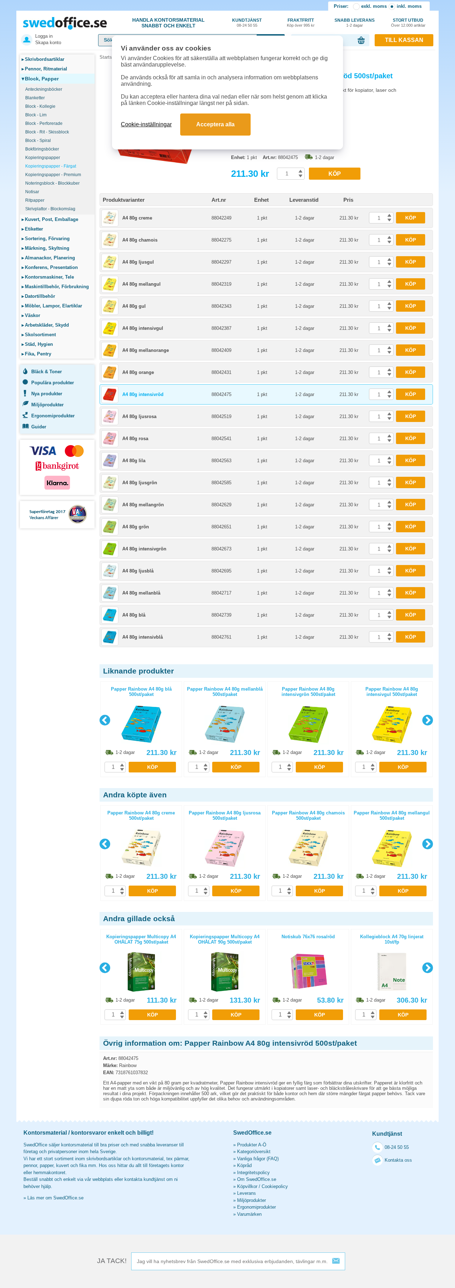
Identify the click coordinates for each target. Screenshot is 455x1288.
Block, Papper (40, 78)
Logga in (44, 36)
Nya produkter (46, 393)
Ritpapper (34, 200)
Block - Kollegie (40, 106)
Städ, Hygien (37, 344)
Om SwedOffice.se (256, 1179)
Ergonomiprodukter (53, 415)
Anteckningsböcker (43, 89)
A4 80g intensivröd (143, 394)
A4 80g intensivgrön (144, 548)
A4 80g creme (137, 218)
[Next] (427, 720)
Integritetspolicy (253, 1172)
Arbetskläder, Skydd (45, 325)
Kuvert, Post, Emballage (50, 219)
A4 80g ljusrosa (139, 416)
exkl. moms (374, 6)
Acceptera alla (215, 124)
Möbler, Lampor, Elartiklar (52, 305)
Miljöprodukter (47, 404)
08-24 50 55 (397, 1147)
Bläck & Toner (46, 371)
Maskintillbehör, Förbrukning (55, 286)
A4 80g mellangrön (143, 504)
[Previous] (105, 720)
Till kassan (404, 40)
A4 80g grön (135, 526)
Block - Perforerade (44, 123)
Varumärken (249, 1214)
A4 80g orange (138, 372)
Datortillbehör (38, 296)
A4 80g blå (133, 615)
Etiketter (32, 229)
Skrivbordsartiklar (43, 59)
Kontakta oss (398, 1160)
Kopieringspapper (42, 157)
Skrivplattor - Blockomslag (50, 208)
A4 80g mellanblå (141, 593)
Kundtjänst (247, 22)
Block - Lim (36, 114)
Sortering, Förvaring (46, 238)
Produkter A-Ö (251, 1144)
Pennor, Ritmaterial (44, 69)
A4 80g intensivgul (142, 328)
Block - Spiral (38, 140)
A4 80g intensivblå (142, 637)
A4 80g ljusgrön (139, 482)
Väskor (31, 315)
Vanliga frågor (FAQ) (258, 1158)
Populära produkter (52, 382)
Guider (38, 426)
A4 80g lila (133, 460)
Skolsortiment (39, 334)
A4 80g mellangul (141, 284)
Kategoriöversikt (254, 1151)
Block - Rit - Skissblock (47, 132)
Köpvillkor (247, 1186)
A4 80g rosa (135, 438)
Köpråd (244, 1165)
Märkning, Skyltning (45, 248)
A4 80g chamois (139, 240)
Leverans (246, 1193)
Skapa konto (48, 42)
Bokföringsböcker (42, 149)
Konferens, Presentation (50, 267)
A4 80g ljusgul (138, 262)
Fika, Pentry (36, 354)
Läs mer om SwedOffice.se (55, 1197)
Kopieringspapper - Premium (53, 174)
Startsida (109, 57)
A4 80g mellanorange (145, 350)
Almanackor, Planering (48, 257)
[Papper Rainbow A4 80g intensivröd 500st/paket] (163, 167)
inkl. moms (409, 6)
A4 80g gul (134, 306)
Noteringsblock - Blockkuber (52, 183)
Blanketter (35, 97)
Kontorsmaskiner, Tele (48, 277)
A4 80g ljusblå (138, 571)
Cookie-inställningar (146, 124)
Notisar (32, 191)
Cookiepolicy (275, 1186)
